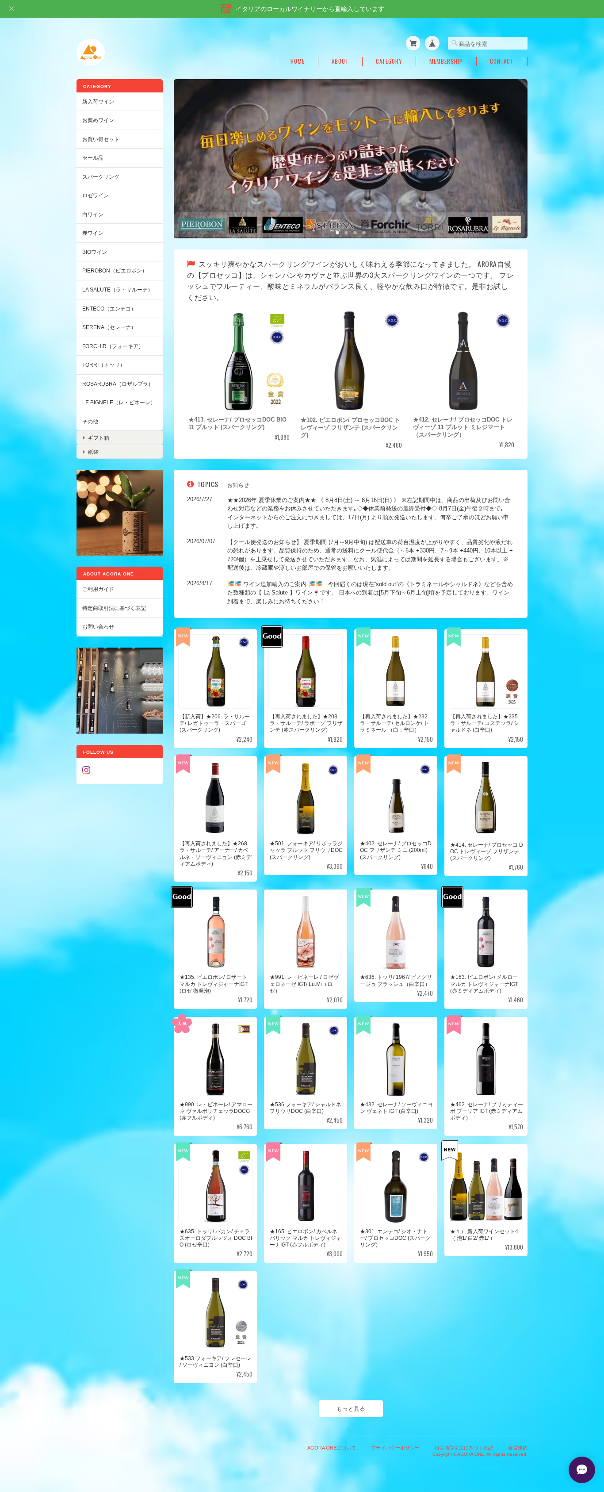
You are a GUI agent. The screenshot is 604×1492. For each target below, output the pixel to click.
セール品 (92, 158)
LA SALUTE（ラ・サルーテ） (117, 289)
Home (298, 61)
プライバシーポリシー (395, 1447)
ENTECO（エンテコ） (109, 308)
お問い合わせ (98, 626)
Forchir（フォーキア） (113, 346)
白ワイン (92, 214)
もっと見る (350, 1408)
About (340, 61)
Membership (446, 61)
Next (512, 149)
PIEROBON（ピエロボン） (114, 270)
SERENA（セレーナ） (109, 327)
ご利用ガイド (98, 589)
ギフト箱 (98, 438)
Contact (502, 61)
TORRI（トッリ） (103, 365)
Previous (189, 149)
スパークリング (100, 177)
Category (389, 61)
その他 (90, 421)
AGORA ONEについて (331, 1447)
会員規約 (518, 1447)
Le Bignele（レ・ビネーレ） (119, 402)
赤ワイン (92, 233)
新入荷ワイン (98, 101)
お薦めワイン (98, 120)
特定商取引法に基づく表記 (114, 608)
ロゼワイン (95, 195)
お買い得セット (100, 139)
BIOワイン (94, 252)
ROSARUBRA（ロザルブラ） (117, 384)
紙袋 (93, 452)
